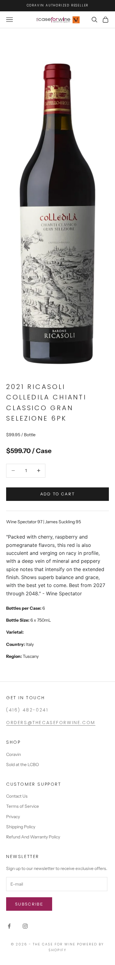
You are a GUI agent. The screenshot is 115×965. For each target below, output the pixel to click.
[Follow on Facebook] (9, 926)
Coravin (13, 754)
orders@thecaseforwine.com (50, 722)
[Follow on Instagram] (25, 926)
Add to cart (57, 493)
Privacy (13, 816)
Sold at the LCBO (22, 764)
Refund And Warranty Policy (33, 837)
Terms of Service (22, 806)
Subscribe (29, 904)
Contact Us (17, 796)
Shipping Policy (20, 827)
